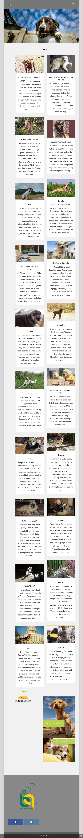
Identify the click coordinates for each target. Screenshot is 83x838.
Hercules (61, 325)
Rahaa (61, 520)
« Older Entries (22, 692)
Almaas (29, 331)
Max (29, 393)
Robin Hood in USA (29, 139)
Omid (29, 648)
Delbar (61, 647)
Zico (29, 205)
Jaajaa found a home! (61, 142)
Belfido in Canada (61, 263)
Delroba (61, 201)
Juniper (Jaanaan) (30, 521)
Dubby (61, 455)
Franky (61, 582)
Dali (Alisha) (29, 586)
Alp (29, 459)
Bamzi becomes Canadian (29, 77)
